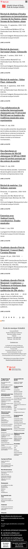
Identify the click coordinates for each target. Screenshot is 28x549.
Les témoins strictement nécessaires (15, 530)
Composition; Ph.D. (18, 420)
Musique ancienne (18, 393)
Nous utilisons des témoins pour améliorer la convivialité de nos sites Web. (12, 518)
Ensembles (17, 443)
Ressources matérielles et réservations (7, 472)
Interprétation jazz (18, 394)
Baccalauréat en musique (6, 385)
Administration (4, 422)
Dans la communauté (6, 463)
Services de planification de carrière (7, 445)
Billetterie (3, 489)
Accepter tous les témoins (6, 544)
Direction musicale (18, 391)
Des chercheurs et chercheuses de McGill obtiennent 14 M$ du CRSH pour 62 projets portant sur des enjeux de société (13, 156)
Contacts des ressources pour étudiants (6, 449)
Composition (17, 389)
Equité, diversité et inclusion (5, 462)
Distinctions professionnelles (5, 420)
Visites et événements (6, 397)
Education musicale (18, 422)
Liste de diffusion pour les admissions (7, 509)
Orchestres (16, 450)
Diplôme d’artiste (18, 436)
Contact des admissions (6, 409)
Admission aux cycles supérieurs (6, 401)
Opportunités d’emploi (6, 498)
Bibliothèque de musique (6, 438)
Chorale (15, 445)
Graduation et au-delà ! (6, 447)
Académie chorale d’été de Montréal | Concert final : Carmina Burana (12, 250)
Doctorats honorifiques (6, 425)
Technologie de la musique (20, 398)
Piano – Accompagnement (20, 409)
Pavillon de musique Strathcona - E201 (18, 383)
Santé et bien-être (5, 442)
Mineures (3, 391)
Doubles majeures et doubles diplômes (5, 387)
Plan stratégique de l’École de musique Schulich (7, 466)
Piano (15, 410)
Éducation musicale (18, 396)
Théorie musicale (18, 399)
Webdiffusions (4, 492)
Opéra (15, 449)
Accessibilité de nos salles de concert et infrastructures (7, 486)
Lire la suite (5, 43)
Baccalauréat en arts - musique (6, 383)
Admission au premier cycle (7, 399)
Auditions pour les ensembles (18, 455)
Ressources (4, 432)
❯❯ (23, 317)
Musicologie (16, 401)
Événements (4, 483)
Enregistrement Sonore (19, 412)
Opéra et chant (17, 403)
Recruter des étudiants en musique (7, 501)
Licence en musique (5, 389)
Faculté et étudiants (5, 415)
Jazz (15, 447)
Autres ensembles (18, 452)
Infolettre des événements (7, 506)
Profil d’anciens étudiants (6, 424)
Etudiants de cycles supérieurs (5, 436)
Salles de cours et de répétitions (5, 479)
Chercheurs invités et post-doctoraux (7, 404)
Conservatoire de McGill (18, 379)
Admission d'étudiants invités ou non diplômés (6, 407)
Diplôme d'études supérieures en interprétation (18, 439)
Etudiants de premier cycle (7, 434)
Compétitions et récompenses (4, 441)
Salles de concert (5, 474)
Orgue (15, 407)
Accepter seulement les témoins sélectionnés (19, 544)
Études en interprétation (19, 428)
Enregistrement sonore (19, 430)
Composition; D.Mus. (18, 418)
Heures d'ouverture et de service (14, 360)
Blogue (2, 490)
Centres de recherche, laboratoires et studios (6, 477)
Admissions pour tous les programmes (7, 395)
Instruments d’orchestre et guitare (20, 405)
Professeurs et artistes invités (6, 418)
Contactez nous (14, 342)
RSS (3, 321)
